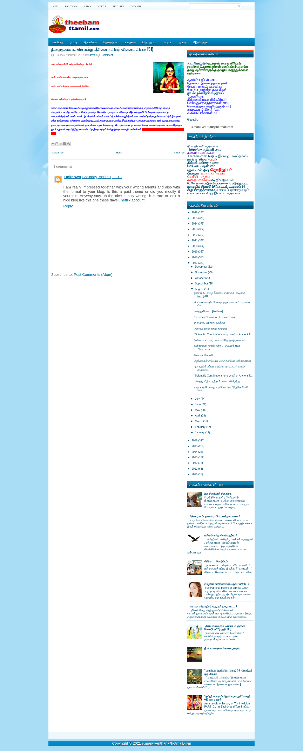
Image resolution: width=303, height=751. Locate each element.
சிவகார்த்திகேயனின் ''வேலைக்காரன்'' (215, 316)
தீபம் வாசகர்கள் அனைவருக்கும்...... (224, 648)
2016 (195, 440)
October (200, 278)
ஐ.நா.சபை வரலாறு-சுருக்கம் (209, 322)
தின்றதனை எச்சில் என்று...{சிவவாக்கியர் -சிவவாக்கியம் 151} (102, 49)
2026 (195, 212)
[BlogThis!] (57, 144)
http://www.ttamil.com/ (205, 149)
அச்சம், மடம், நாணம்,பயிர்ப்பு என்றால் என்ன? (215, 516)
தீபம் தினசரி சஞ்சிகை (202, 146)
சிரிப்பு (168, 41)
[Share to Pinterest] (69, 144)
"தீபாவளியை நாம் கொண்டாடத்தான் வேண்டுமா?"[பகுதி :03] (224, 627)
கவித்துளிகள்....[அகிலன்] (208, 311)
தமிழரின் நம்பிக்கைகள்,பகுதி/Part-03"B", (227, 583)
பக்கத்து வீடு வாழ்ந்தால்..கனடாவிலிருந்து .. (218, 381)
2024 (195, 223)
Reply (68, 206)
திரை (182, 41)
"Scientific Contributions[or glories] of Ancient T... (223, 334)
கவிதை (58, 41)
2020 (195, 246)
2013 (195, 457)
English (136, 6)
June (198, 404)
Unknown (72, 177)
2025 (195, 218)
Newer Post (58, 152)
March (199, 421)
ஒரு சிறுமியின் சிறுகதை (217, 493)
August (199, 289)
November (201, 272)
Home (55, 6)
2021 (195, 240)
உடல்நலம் (130, 41)
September (202, 283)
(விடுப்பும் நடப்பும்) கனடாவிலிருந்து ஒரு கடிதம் (219, 340)
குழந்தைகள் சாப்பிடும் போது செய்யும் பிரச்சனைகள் (222, 360)
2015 (195, 446)
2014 (195, 451)
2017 (195, 262)
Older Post (179, 152)
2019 (195, 251)
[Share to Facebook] (65, 144)
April (198, 415)
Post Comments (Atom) (93, 275)
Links (87, 6)
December (201, 266)
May (198, 410)
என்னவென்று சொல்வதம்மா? (220, 535)
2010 (195, 474)
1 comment (106, 55)
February (200, 426)
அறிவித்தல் (200, 41)
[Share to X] (61, 144)
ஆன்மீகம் (90, 41)
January (200, 432)
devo (92, 55)
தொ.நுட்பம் (149, 41)
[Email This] (53, 144)
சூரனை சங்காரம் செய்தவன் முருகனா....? (213, 606)
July (198, 398)
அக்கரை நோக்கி (203, 355)
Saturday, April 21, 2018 (102, 177)
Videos (101, 6)
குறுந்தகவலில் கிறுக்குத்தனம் (210, 328)
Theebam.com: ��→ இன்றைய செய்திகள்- (217, 156)
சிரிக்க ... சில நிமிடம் (216, 561)
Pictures (118, 6)
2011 (195, 468)
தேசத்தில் (110, 41)
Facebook (71, 6)
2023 (195, 229)
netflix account (132, 200)
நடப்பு (73, 41)
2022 (195, 234)
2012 (195, 462)
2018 (195, 257)
